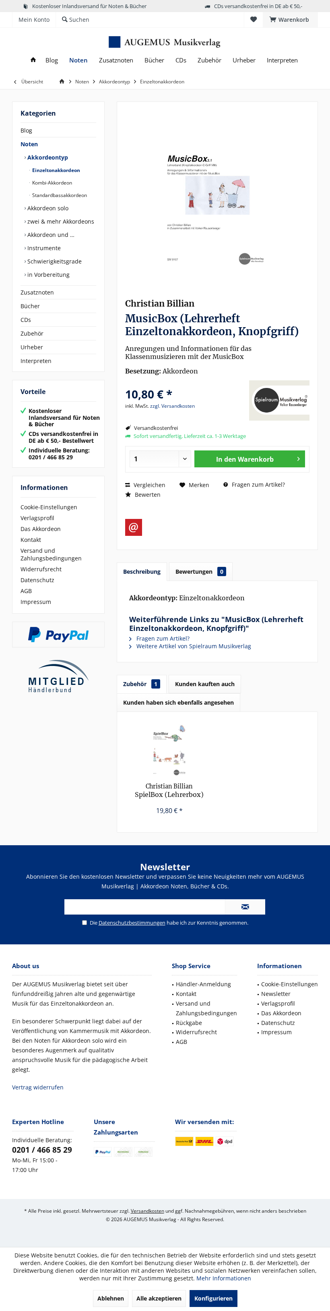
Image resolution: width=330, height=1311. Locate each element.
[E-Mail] (133, 527)
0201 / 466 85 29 (42, 1150)
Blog (26, 130)
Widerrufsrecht (41, 569)
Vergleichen (148, 485)
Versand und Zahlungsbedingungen (51, 554)
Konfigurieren (213, 1298)
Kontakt (31, 539)
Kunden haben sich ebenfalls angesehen (178, 702)
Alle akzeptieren (159, 1298)
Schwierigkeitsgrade (54, 261)
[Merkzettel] (253, 19)
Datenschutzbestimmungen (132, 922)
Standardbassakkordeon (59, 195)
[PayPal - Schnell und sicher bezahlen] (58, 634)
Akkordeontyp (47, 157)
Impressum (36, 602)
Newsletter (276, 994)
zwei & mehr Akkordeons (60, 221)
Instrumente (43, 248)
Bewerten (147, 494)
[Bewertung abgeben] (186, 383)
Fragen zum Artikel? (257, 484)
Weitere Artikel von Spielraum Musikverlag (193, 646)
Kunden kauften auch (205, 684)
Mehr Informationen (223, 1278)
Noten (29, 144)
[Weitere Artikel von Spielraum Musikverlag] (279, 400)
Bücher (30, 306)
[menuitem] (290, 19)
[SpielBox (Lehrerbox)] (169, 750)
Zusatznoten (37, 292)
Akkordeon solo (47, 208)
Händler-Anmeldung (203, 984)
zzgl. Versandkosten (172, 405)
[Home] (33, 60)
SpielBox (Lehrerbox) (169, 790)
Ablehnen (110, 1298)
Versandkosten (147, 1210)
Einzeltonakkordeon (55, 170)
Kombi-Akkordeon (51, 182)
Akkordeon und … (50, 235)
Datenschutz (37, 580)
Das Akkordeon (41, 529)
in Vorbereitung (48, 274)
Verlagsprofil (37, 518)
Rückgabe (189, 1023)
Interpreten (36, 361)
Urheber (32, 347)
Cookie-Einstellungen (49, 507)
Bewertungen (199, 571)
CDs (26, 320)
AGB (26, 591)
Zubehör (32, 333)
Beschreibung (142, 571)
